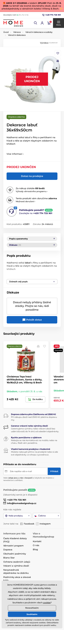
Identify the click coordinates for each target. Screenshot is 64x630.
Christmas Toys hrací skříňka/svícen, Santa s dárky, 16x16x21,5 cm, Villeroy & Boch (24, 379)
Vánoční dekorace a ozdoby (39, 32)
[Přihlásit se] (42, 23)
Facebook (29, 523)
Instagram (45, 523)
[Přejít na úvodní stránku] (13, 23)
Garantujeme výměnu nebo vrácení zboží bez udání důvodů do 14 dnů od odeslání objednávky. (35, 430)
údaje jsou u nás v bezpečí (20, 478)
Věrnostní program (13, 545)
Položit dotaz (34, 319)
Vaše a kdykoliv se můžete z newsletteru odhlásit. (28, 479)
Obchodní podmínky (14, 553)
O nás (36, 545)
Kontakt (37, 541)
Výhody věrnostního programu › (32, 191)
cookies (47, 602)
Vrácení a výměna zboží (16, 565)
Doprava (7, 549)
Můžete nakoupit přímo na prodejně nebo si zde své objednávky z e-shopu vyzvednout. (34, 453)
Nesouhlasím (32, 608)
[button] (35, 23)
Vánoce (17, 32)
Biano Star (9, 557)
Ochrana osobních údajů (16, 561)
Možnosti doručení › (25, 201)
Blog (35, 549)
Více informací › (15, 154)
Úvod (6, 32)
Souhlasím (32, 614)
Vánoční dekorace (17, 35)
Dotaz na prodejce (32, 176)
